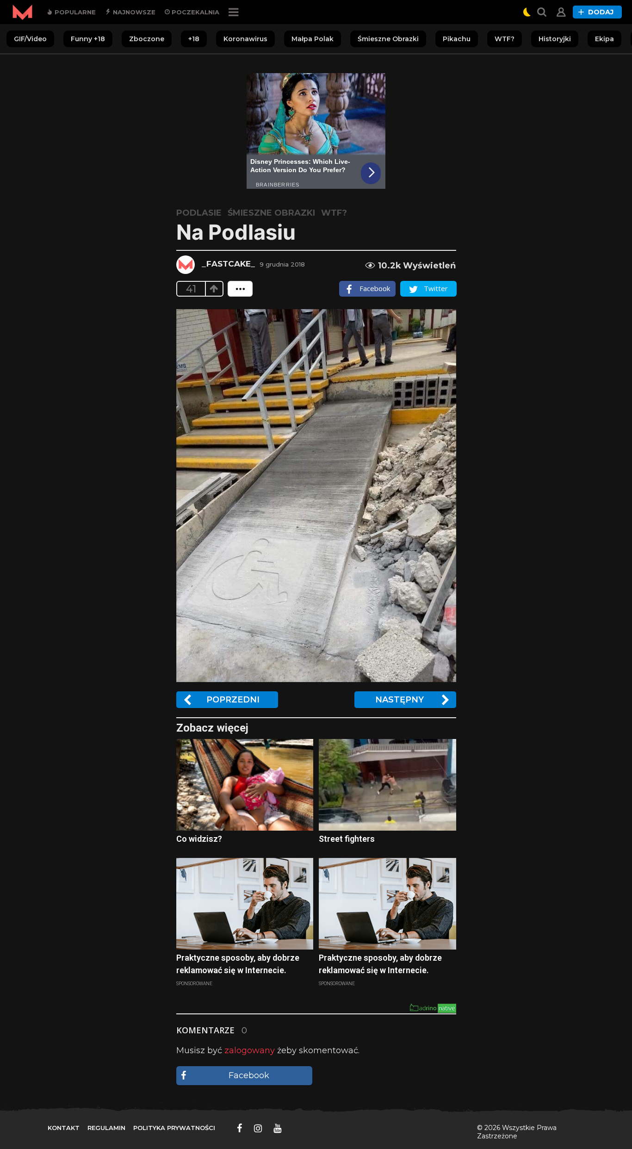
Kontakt (64, 1127)
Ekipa (604, 39)
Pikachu (457, 39)
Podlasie (199, 212)
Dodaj (600, 12)
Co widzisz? (199, 839)
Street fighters (347, 839)
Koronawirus (245, 39)
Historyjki (555, 39)
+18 (193, 39)
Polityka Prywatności (174, 1127)
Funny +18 (88, 39)
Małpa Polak (312, 39)
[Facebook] (239, 1128)
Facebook (249, 1075)
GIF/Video (30, 39)
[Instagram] (258, 1128)
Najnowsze (133, 12)
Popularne (74, 12)
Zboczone (146, 39)
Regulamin (106, 1127)
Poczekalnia (194, 12)
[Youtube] (277, 1128)
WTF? (504, 39)
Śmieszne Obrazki (388, 39)
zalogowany (249, 1050)
